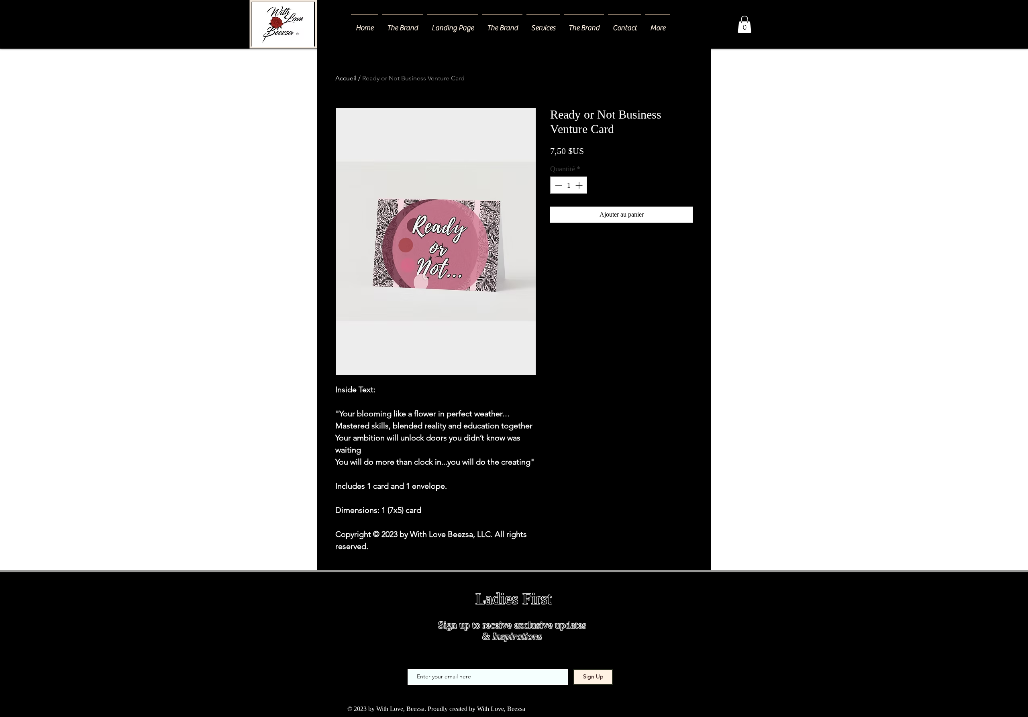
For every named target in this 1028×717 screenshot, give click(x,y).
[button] (543, 24)
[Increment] (579, 185)
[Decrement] (557, 185)
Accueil (346, 78)
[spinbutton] (568, 185)
